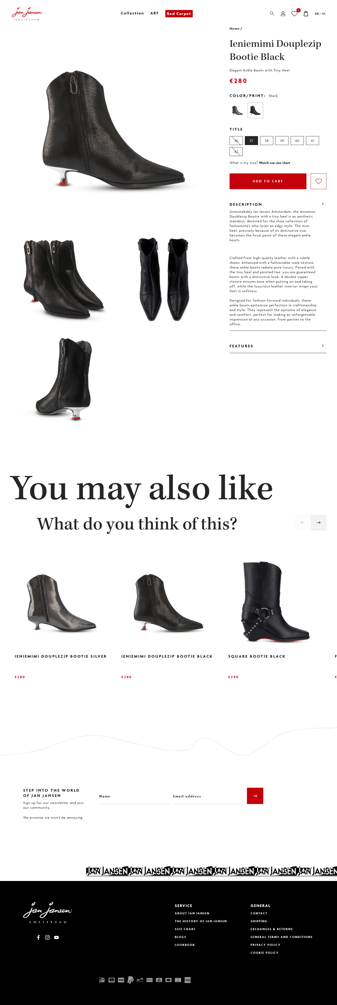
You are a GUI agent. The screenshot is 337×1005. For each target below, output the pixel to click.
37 (251, 140)
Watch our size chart (274, 163)
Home (235, 28)
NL (324, 14)
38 (267, 140)
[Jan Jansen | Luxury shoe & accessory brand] (27, 13)
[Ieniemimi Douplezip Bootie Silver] (237, 110)
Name (104, 792)
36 (236, 140)
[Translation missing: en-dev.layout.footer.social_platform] (38, 937)
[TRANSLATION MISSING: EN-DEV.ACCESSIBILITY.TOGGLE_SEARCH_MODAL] (272, 13)
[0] (294, 14)
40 (297, 140)
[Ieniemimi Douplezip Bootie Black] (255, 110)
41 (312, 140)
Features (242, 345)
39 (282, 140)
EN (317, 14)
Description (246, 204)
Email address (185, 792)
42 (236, 152)
